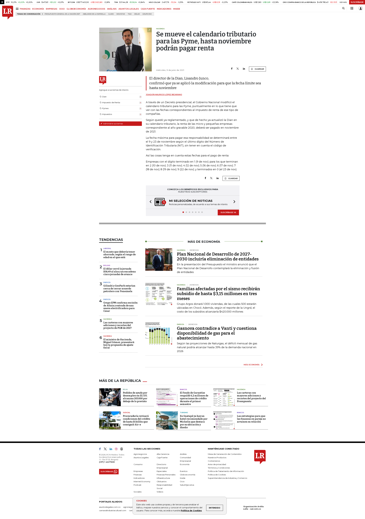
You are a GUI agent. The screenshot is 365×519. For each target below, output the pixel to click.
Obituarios (161, 482)
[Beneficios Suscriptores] (352, 8)
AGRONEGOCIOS (96, 9)
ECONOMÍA (38, 9)
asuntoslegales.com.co (109, 507)
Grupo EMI (147, 14)
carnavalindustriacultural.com (112, 511)
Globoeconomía (187, 475)
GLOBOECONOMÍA (76, 9)
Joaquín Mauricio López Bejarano (164, 94)
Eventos (183, 471)
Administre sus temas (113, 123)
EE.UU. (125, 390)
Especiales (162, 471)
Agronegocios (140, 454)
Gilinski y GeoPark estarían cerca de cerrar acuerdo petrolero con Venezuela (119, 289)
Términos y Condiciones (219, 468)
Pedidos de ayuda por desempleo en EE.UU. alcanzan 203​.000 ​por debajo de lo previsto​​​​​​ (135, 397)
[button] (150, 202)
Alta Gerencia (163, 454)
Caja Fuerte (162, 458)
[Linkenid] (112, 450)
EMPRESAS (51, 9)
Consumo (138, 464)
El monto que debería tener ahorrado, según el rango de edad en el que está (119, 255)
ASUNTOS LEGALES (128, 9)
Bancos (183, 390)
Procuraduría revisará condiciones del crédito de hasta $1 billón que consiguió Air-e (136, 420)
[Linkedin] (244, 68)
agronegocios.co (131, 507)
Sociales (137, 492)
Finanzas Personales (166, 475)
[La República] (7, 13)
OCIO (62, 9)
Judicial (126, 413)
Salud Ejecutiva (187, 485)
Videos (160, 492)
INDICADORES (164, 9)
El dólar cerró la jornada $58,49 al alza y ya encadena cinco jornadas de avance (119, 272)
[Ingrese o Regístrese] (360, 8)
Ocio (182, 482)
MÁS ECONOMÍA (251, 365)
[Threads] (122, 450)
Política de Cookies (191, 510)
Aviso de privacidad (217, 464)
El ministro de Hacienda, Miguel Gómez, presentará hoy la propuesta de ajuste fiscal (118, 343)
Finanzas (138, 475)
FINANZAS (25, 9)
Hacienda (107, 319)
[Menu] (17, 9)
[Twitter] (237, 68)
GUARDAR (259, 69)
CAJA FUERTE (148, 9)
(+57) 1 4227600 (107, 462)
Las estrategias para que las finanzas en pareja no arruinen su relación (251, 419)
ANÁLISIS (111, 9)
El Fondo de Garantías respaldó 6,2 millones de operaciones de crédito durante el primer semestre (194, 399)
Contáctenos (214, 461)
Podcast (137, 485)
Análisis (183, 454)
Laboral (107, 249)
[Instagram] (117, 450)
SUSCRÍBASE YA (228, 212)
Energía (106, 283)
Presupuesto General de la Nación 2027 (62, 14)
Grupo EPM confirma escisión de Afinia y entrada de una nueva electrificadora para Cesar (120, 307)
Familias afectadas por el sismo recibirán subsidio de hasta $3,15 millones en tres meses (218, 294)
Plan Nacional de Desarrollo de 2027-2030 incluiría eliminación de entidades (218, 257)
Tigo (129, 14)
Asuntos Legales (141, 458)
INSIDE (176, 9)
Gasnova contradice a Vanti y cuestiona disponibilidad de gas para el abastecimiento (217, 333)
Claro (111, 14)
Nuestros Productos (217, 458)
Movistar (120, 14)
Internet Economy (142, 482)
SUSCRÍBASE (357, 2)
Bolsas (106, 266)
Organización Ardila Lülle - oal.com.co (253, 508)
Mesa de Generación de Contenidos (224, 454)
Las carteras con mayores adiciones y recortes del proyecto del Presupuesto (251, 397)
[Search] (343, 8)
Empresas (138, 471)
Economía (184, 464)
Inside (182, 478)
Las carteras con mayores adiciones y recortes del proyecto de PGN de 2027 (118, 326)
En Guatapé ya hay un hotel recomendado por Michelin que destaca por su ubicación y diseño (193, 422)
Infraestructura (163, 478)
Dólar (137, 14)
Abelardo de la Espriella (94, 14)
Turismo (184, 413)
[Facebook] (231, 68)
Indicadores (139, 478)
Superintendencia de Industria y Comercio (227, 478)
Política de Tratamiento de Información (226, 471)
